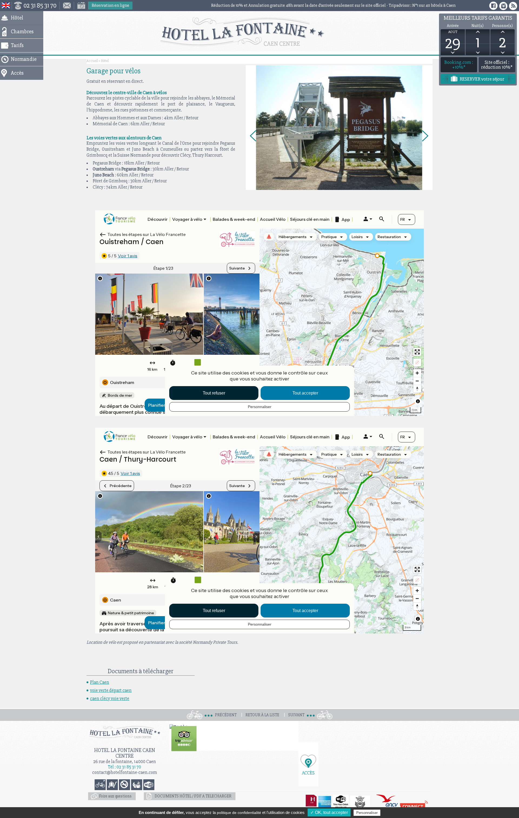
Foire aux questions (115, 796)
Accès (308, 772)
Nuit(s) (477, 26)
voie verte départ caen (111, 690)
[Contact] (67, 5)
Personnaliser (367, 813)
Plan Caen (99, 682)
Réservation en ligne (110, 5)
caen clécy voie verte (109, 698)
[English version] (6, 5)
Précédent (226, 714)
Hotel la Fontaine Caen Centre (124, 753)
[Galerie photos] (81, 5)
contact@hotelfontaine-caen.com (124, 772)
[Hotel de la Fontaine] (184, 738)
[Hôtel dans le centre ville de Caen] (260, 31)
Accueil (92, 61)
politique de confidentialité (239, 812)
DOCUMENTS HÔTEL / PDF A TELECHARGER (193, 796)
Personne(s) (502, 26)
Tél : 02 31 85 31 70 (124, 767)
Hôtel (105, 61)
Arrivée (453, 26)
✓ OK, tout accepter (329, 812)
